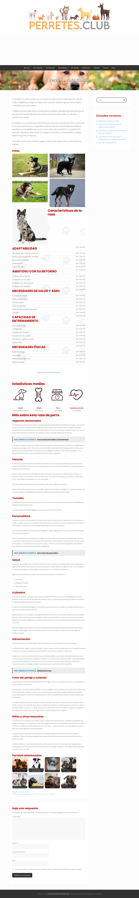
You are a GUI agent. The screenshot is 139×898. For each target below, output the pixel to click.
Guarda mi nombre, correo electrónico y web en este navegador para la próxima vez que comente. (48, 869)
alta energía (20, 794)
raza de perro (51, 794)
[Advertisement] (69, 50)
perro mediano (38, 794)
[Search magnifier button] (124, 100)
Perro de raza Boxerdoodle (107, 143)
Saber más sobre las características (48, 372)
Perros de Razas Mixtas (24, 792)
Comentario (16, 817)
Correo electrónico (19, 852)
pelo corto (30, 794)
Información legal (85, 894)
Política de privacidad (95, 894)
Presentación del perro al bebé (108, 121)
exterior (26, 794)
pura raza (45, 794)
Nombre (15, 843)
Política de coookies (75, 894)
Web (13, 861)
